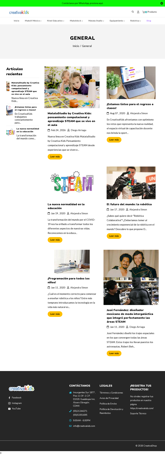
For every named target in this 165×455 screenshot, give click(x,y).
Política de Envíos (108, 403)
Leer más (55, 156)
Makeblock (76, 20)
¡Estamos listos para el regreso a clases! (26, 108)
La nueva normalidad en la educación (27, 130)
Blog (149, 20)
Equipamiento (117, 20)
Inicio (16, 20)
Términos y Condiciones (111, 392)
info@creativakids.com (84, 426)
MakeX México (32, 20)
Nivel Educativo (55, 20)
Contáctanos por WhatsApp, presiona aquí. (82, 3)
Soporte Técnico (138, 413)
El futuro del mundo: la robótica (129, 204)
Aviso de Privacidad (109, 398)
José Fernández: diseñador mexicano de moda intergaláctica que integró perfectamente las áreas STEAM (130, 316)
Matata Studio (95, 20)
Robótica (135, 20)
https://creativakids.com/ (142, 408)
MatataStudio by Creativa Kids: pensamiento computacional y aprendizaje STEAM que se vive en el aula (25, 88)
